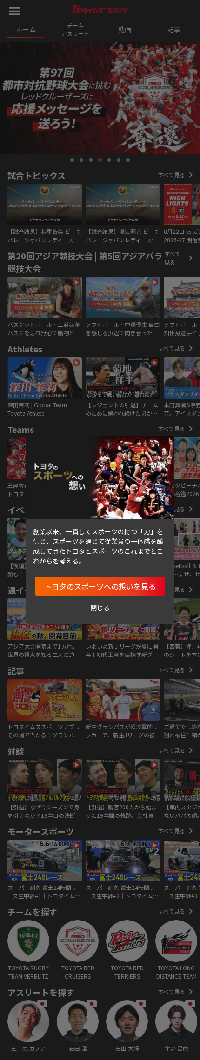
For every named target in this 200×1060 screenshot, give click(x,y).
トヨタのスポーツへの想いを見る (100, 586)
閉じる (100, 607)
